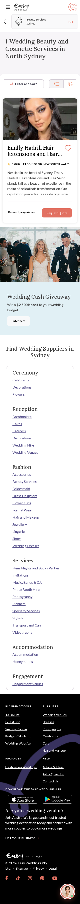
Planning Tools (18, 706)
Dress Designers (24, 496)
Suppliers (50, 706)
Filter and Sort (26, 84)
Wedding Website (18, 743)
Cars (46, 743)
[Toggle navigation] (8, 7)
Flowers (18, 394)
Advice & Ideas (53, 767)
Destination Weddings (21, 767)
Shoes (16, 538)
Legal (52, 868)
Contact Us (51, 781)
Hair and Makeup (25, 517)
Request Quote (56, 213)
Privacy (38, 868)
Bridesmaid (21, 488)
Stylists (18, 618)
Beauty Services (24, 481)
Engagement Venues (27, 684)
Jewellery (19, 524)
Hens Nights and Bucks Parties (36, 568)
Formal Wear (22, 510)
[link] (6, 878)
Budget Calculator (18, 736)
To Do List (12, 715)
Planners (19, 604)
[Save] (68, 148)
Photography (22, 596)
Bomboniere (22, 416)
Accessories (21, 474)
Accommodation (25, 654)
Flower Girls (21, 503)
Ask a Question (53, 774)
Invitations (20, 575)
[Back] (5, 21)
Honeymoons (22, 661)
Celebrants (20, 380)
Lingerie (18, 531)
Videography (22, 632)
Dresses (48, 722)
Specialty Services (26, 611)
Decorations (21, 387)
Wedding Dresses (25, 546)
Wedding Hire (23, 445)
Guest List (12, 722)
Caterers (19, 431)
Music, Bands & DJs (27, 582)
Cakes (17, 424)
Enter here (18, 321)
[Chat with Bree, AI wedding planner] (67, 891)
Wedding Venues (25, 452)
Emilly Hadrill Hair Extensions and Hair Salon (32, 151)
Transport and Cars (27, 625)
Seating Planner (16, 729)
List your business (20, 838)
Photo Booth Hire (26, 589)
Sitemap (22, 868)
